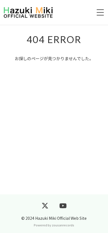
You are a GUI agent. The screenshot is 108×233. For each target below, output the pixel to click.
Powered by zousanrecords (54, 225)
